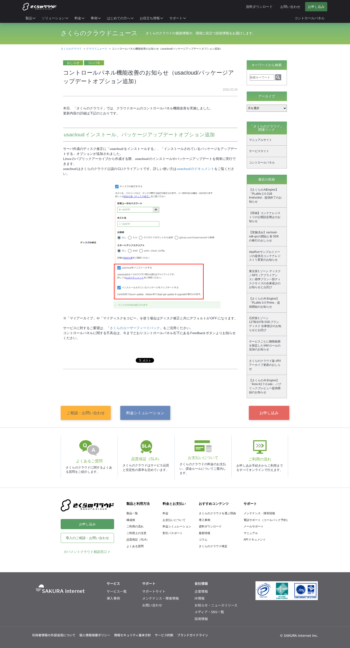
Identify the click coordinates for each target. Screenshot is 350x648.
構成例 (130, 520)
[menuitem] (31, 18)
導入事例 (204, 520)
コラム (203, 539)
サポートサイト (153, 591)
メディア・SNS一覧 (209, 612)
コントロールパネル (262, 162)
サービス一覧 (117, 591)
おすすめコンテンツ (214, 503)
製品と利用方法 (138, 503)
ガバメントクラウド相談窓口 (85, 552)
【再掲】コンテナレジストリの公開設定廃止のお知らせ (264, 217)
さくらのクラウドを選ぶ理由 (217, 513)
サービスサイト (259, 151)
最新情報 (204, 533)
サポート (250, 503)
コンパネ (94, 63)
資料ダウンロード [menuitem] (259, 7)
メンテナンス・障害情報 (259, 513)
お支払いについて (174, 520)
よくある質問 (135, 546)
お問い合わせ (152, 605)
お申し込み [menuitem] (316, 7)
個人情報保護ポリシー (94, 635)
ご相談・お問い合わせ (86, 413)
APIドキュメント (255, 539)
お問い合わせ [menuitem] (290, 7)
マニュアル (251, 533)
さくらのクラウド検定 (213, 546)
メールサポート (254, 526)
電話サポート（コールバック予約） (266, 520)
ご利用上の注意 (136, 533)
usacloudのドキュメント (195, 169)
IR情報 (200, 598)
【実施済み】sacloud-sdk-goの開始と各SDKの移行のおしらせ (264, 236)
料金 (165, 513)
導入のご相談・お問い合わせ (87, 538)
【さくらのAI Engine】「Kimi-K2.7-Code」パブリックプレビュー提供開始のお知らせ (265, 386)
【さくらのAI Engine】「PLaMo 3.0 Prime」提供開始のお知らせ (264, 302)
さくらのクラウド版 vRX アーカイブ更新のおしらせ (265, 365)
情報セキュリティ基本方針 (132, 635)
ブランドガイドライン (192, 635)
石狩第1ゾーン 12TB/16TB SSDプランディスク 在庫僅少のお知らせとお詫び (265, 324)
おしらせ (73, 63)
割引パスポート (173, 533)
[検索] (278, 77)
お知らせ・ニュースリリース (216, 605)
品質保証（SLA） (137, 539)
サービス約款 (164, 635)
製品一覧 (132, 513)
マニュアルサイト (260, 140)
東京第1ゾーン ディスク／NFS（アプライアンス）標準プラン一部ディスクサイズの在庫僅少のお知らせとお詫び (265, 279)
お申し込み (269, 413)
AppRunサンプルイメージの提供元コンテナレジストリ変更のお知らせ (264, 256)
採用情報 (201, 619)
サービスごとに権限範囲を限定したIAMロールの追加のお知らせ (264, 345)
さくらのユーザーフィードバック (135, 328)
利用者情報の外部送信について (53, 635)
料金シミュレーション (145, 413)
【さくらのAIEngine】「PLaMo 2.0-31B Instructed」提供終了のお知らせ (265, 195)
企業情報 (201, 591)
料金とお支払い (174, 503)
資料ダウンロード (210, 526)
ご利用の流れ (135, 526)
